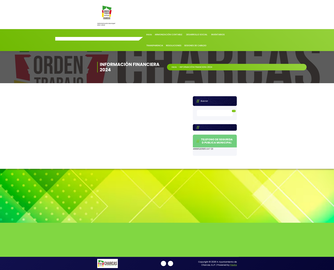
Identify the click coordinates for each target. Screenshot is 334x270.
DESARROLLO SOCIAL (196, 34)
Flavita (233, 264)
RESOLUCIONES (173, 45)
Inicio (149, 34)
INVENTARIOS (218, 34)
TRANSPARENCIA (154, 45)
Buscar (204, 100)
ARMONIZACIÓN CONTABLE (168, 34)
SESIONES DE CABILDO (195, 45)
